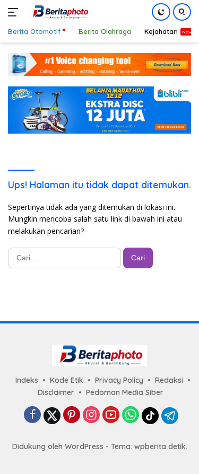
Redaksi (169, 380)
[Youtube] (110, 415)
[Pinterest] (71, 415)
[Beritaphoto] (58, 12)
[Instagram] (91, 415)
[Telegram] (169, 415)
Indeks (26, 380)
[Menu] (15, 12)
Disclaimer (56, 392)
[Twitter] (52, 415)
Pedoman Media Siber (124, 392)
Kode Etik (66, 380)
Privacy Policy (119, 380)
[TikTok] (150, 415)
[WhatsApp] (130, 415)
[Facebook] (32, 415)
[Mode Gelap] (161, 12)
